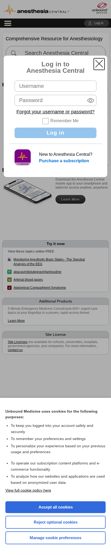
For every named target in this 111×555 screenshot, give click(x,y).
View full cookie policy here (28, 490)
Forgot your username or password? (55, 111)
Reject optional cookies (56, 522)
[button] (99, 64)
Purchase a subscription (64, 160)
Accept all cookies (56, 507)
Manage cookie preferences (55, 537)
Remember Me (64, 120)
